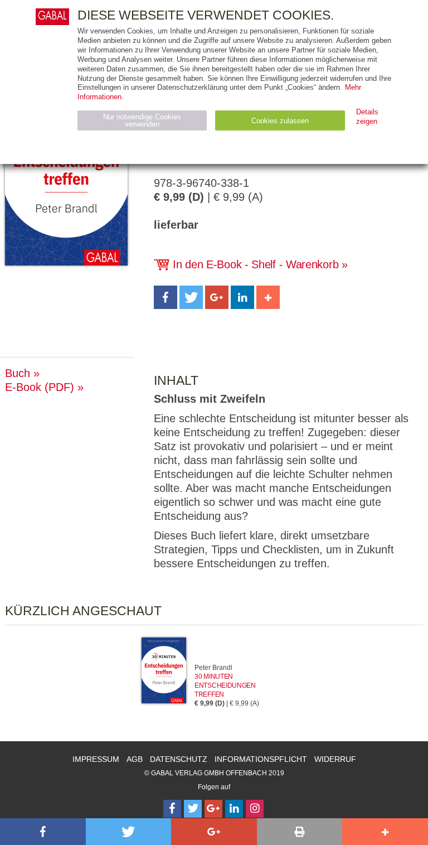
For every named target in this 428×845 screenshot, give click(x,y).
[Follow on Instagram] (255, 809)
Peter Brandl (213, 668)
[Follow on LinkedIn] (234, 809)
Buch (17, 373)
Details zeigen (367, 116)
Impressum (95, 759)
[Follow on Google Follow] (213, 809)
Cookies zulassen (280, 121)
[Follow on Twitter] (193, 809)
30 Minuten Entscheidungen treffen (225, 685)
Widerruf (335, 759)
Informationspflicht (261, 759)
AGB (135, 759)
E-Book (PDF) (39, 387)
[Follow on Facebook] (172, 809)
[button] (165, 297)
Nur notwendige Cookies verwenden (142, 120)
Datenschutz (178, 759)
